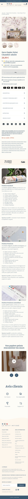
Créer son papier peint (6, 434)
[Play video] (14, 361)
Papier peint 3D (5, 444)
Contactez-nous (18, 434)
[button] (11, 375)
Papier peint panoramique (7, 442)
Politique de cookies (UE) (19, 448)
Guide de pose (17, 450)
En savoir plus (23, 1)
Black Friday (17, 452)
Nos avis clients (18, 459)
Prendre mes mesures (19, 446)
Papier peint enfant (5, 438)
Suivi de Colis (17, 432)
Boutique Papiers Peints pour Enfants (20, 457)
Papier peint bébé (5, 436)
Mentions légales (18, 438)
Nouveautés (4, 432)
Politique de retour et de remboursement (19, 462)
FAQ (16, 443)
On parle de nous (18, 436)
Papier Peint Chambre (6, 141)
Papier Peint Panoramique (10, 145)
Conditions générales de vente (19, 441)
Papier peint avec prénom (6, 447)
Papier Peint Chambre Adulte (17, 141)
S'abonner (21, 485)
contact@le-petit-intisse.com (7, 491)
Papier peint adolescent (6, 440)
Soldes (16, 454)
